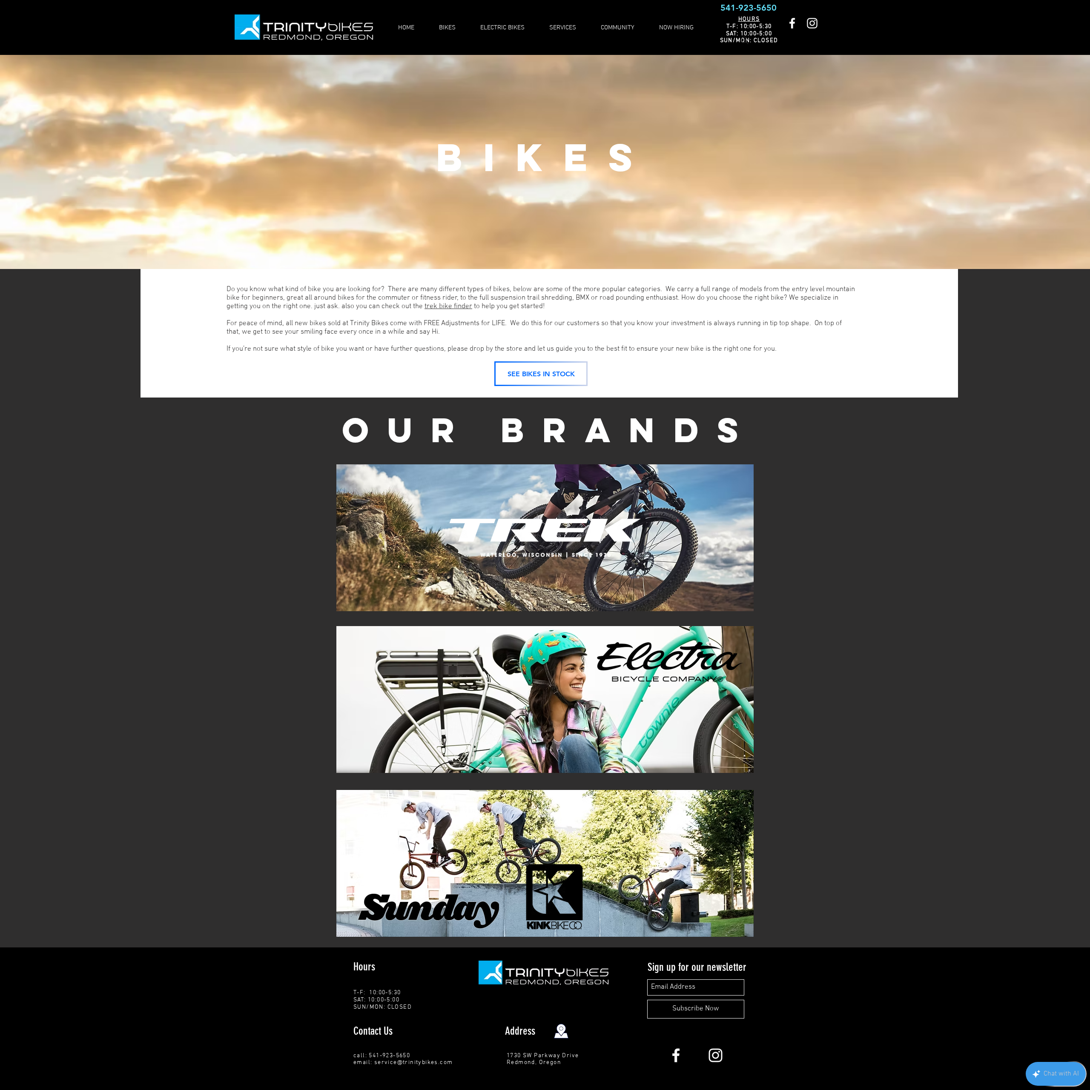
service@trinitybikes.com (413, 1062)
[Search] (745, 40)
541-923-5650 (748, 8)
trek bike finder (448, 306)
